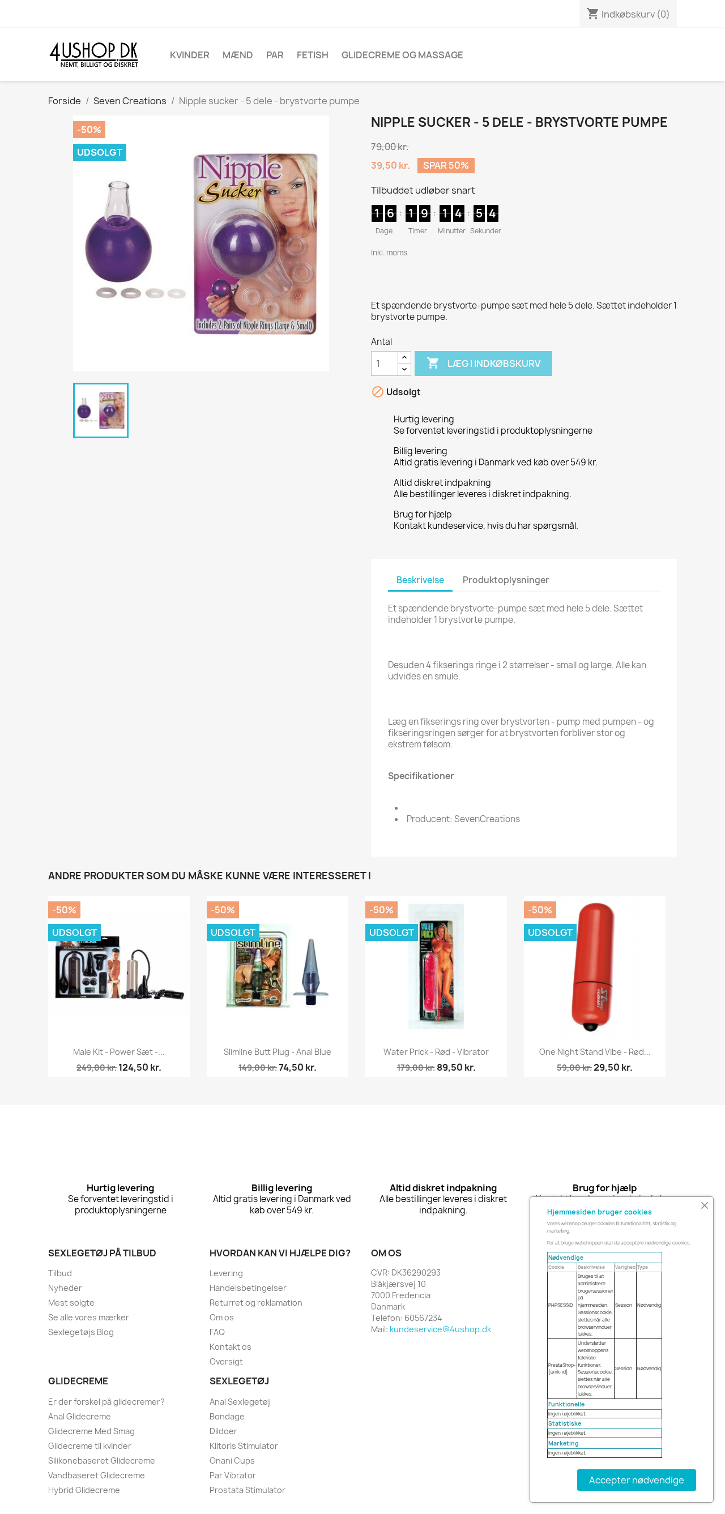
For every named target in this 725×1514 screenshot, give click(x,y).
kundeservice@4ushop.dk (440, 1329)
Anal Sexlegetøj (240, 1401)
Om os (222, 1317)
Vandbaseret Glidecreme (96, 1475)
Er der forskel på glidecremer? (106, 1401)
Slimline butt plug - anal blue (277, 1051)
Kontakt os (230, 1346)
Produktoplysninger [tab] (506, 580)
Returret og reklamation (256, 1302)
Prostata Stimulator (247, 1490)
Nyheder (65, 1287)
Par (275, 55)
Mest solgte (71, 1302)
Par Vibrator (233, 1475)
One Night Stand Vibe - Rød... (595, 1051)
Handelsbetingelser (248, 1287)
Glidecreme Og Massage (402, 55)
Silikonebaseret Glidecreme (101, 1460)
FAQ (217, 1332)
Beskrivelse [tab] (420, 580)
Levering (226, 1273)
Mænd (238, 55)
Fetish (313, 55)
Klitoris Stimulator (244, 1445)
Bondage (227, 1416)
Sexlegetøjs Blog (81, 1332)
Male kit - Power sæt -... (119, 1051)
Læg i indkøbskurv (483, 363)
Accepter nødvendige (636, 1480)
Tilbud (60, 1273)
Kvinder (190, 55)
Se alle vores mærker (88, 1317)
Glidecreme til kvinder (89, 1445)
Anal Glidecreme (79, 1416)
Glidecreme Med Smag (91, 1431)
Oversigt (226, 1361)
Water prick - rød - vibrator (436, 1051)
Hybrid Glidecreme (84, 1490)
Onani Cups (232, 1460)
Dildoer (223, 1431)
